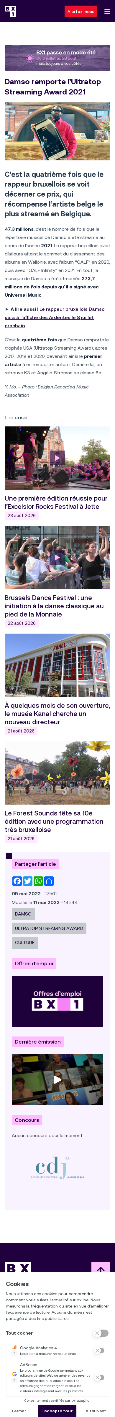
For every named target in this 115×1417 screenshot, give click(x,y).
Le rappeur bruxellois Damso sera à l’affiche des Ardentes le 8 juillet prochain (55, 317)
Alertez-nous (81, 11)
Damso (23, 914)
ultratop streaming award (49, 928)
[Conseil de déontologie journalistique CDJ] (57, 1168)
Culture (24, 942)
